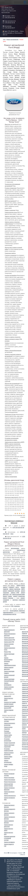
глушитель (17, 606)
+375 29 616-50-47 (10, 28)
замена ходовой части (11, 587)
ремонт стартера (8, 598)
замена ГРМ (15, 593)
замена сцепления (14, 589)
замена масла (21, 585)
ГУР (10, 594)
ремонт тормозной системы (11, 591)
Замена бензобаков (9, 780)
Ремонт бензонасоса (10, 782)
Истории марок (11, 863)
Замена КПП (7, 696)
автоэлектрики (15, 548)
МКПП (23, 589)
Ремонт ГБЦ (7, 652)
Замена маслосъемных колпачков (8, 659)
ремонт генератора (19, 596)
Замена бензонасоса (10, 796)
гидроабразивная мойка (14, 612)
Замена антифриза (9, 842)
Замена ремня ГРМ (9, 640)
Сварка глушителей (9, 743)
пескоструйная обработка (17, 611)
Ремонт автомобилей (12, 39)
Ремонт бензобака (9, 778)
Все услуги (19, 863)
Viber (4, 529)
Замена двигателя (9, 638)
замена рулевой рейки (18, 594)
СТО (4, 39)
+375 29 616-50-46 (10, 17)
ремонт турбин (7, 596)
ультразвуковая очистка (9, 614)
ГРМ (12, 606)
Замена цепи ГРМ (9, 642)
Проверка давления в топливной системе (9, 838)
